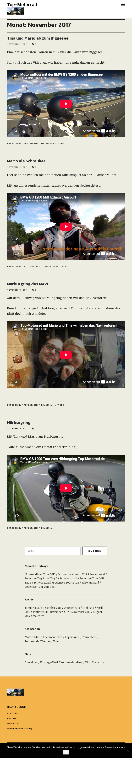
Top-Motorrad (22, 4)
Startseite (12, 713)
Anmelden (31, 662)
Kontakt (11, 718)
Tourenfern (89, 637)
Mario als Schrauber (26, 161)
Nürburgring (18, 422)
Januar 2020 (32, 608)
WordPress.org (94, 662)
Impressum (13, 723)
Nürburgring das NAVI (27, 284)
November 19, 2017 (17, 44)
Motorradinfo (32, 266)
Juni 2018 (88, 608)
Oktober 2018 (72, 608)
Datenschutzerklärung (19, 728)
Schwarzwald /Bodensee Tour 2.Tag (56, 582)
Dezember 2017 (59, 612)
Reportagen (31, 143)
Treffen (46, 641)
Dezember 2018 (52, 608)
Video (60, 143)
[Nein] (127, 750)
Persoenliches (53, 637)
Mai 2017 (38, 616)
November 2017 (80, 612)
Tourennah (47, 143)
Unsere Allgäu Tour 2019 (40, 574)
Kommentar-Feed (71, 662)
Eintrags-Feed (49, 662)
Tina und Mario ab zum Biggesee (38, 38)
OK (66, 752)
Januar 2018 (40, 612)
